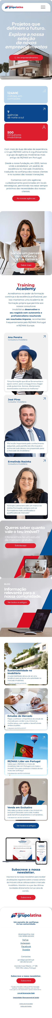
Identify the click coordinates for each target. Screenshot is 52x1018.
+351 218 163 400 (26, 962)
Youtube (26, 949)
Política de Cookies (26, 1006)
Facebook (26, 946)
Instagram (25, 943)
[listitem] (26, 362)
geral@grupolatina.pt (26, 960)
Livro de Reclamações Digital (26, 993)
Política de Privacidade (26, 1003)
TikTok (25, 940)
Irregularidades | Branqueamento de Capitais (26, 997)
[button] (20, 545)
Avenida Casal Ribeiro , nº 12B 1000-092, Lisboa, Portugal (25, 967)
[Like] (44, 90)
